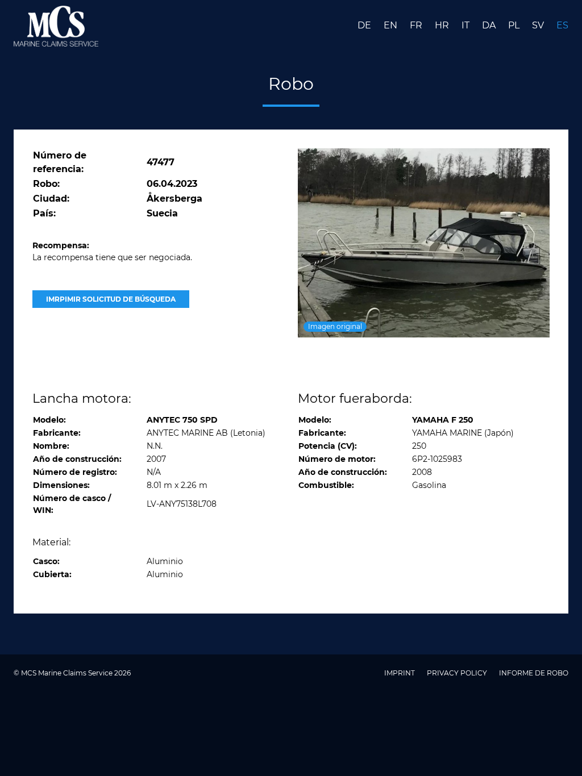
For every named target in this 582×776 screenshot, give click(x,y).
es (562, 25)
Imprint (400, 673)
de (365, 25)
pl (515, 25)
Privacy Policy (458, 673)
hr (443, 25)
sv (539, 25)
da (490, 25)
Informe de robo (533, 673)
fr (417, 25)
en (392, 25)
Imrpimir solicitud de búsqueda (111, 299)
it (467, 25)
